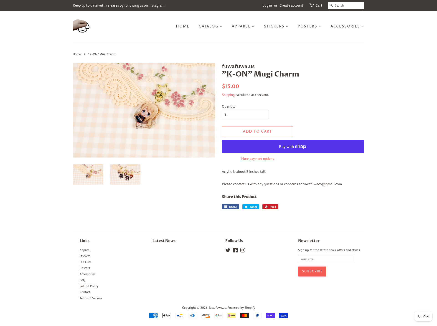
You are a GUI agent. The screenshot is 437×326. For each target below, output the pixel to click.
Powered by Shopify (241, 308)
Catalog (209, 26)
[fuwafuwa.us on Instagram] (242, 251)
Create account (291, 5)
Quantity (228, 106)
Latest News (163, 240)
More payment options (257, 158)
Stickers (275, 26)
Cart (319, 5)
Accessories (345, 26)
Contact (85, 292)
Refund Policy (89, 286)
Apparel (242, 26)
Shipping (228, 95)
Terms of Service (91, 298)
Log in (267, 5)
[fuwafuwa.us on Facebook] (235, 251)
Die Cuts (85, 262)
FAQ (82, 280)
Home (182, 26)
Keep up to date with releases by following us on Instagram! (119, 5)
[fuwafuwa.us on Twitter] (227, 251)
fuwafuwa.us (217, 308)
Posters (308, 26)
